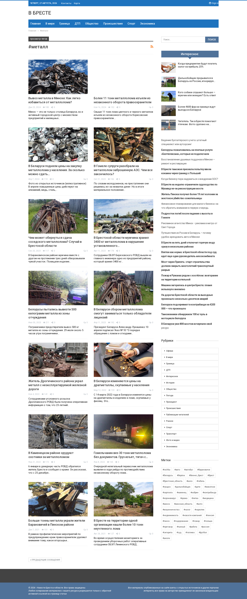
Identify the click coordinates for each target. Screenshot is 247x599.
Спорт (131, 23)
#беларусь (168, 475)
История (170, 383)
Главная (35, 23)
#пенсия (210, 515)
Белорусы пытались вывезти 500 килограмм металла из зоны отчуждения (52, 313)
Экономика (147, 23)
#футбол (203, 532)
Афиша (169, 351)
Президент (171, 402)
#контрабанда (209, 492)
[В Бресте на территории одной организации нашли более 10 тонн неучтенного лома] (123, 499)
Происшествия (113, 23)
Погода (169, 395)
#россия (205, 527)
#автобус (188, 470)
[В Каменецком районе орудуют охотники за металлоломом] (58, 431)
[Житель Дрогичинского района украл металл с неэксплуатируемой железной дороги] (58, 360)
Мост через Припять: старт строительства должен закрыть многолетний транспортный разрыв (187, 266)
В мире (50, 23)
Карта (77, 3)
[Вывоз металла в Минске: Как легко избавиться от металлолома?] (58, 77)
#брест (211, 475)
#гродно (167, 487)
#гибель (200, 481)
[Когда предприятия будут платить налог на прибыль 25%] (168, 67)
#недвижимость (170, 515)
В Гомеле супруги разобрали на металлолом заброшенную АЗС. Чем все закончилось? (123, 170)
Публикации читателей (177, 414)
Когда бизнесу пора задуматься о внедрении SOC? (189, 179)
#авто (177, 470)
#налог (187, 510)
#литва (195, 498)
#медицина (208, 498)
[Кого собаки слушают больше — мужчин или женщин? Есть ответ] (168, 96)
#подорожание (181, 521)
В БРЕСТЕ (39, 13)
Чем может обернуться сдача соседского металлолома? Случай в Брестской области (55, 241)
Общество (91, 23)
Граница (64, 23)
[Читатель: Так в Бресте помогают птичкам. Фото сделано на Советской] (168, 125)
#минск (166, 504)
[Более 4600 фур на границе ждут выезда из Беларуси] (168, 110)
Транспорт (171, 434)
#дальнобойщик (182, 487)
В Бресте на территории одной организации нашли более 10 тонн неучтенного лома (118, 524)
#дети (197, 487)
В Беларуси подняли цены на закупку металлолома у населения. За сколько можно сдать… (56, 170)
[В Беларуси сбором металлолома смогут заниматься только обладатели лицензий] (123, 288)
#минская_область (183, 504)
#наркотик (199, 510)
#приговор (168, 527)
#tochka (166, 470)
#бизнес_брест (196, 475)
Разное (169, 421)
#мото (199, 504)
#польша (208, 521)
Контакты (66, 3)
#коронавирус (169, 498)
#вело (189, 481)
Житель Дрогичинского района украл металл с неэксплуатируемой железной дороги (57, 385)
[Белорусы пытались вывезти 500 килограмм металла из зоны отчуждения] (58, 288)
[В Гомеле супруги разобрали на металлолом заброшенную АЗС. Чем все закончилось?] (123, 144)
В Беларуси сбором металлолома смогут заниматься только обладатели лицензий (122, 313)
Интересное (172, 376)
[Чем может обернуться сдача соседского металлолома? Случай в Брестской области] (58, 216)
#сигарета (167, 532)
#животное (209, 487)
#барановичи (203, 470)
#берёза (181, 475)
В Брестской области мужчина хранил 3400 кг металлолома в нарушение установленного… (121, 241)
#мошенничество (171, 510)
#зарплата (168, 492)
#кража (183, 498)
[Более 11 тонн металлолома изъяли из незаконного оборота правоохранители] (123, 77)
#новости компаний (192, 515)
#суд (179, 532)
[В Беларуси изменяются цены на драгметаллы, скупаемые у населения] (123, 360)
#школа (166, 538)
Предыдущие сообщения (45, 560)
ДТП (77, 23)
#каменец (181, 492)
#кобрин (194, 492)
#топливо (190, 532)
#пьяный (181, 527)
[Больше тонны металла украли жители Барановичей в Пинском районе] (58, 499)
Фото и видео (173, 440)
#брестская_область (172, 481)
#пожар (196, 521)
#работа (193, 527)
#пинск (166, 521)
